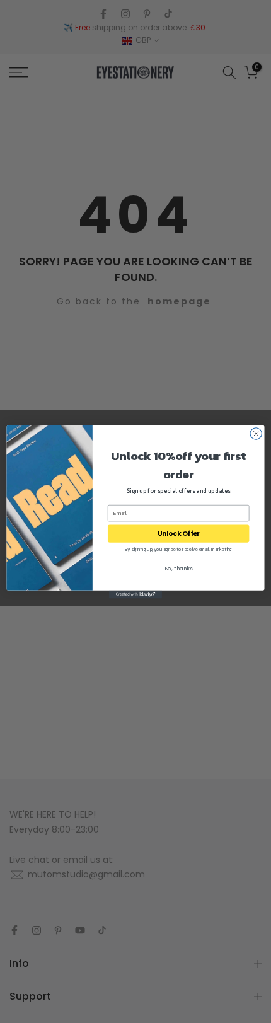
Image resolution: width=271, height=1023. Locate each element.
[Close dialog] (256, 433)
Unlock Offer (179, 533)
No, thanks (178, 568)
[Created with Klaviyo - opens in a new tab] (135, 594)
